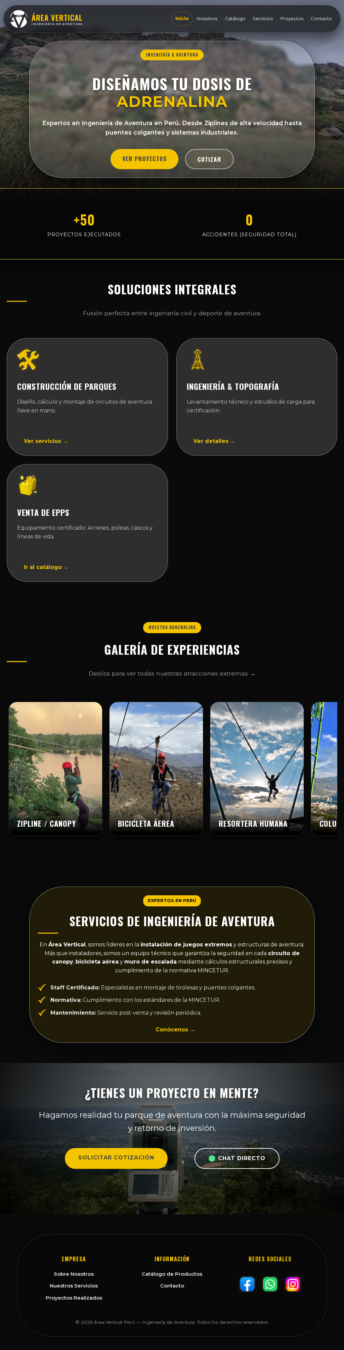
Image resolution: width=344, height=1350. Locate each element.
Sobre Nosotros (74, 1274)
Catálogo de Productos (172, 1274)
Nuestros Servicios (74, 1285)
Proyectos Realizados (74, 1298)
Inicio (182, 18)
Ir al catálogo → (46, 567)
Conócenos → (175, 1029)
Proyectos (291, 18)
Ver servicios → (46, 441)
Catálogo (235, 18)
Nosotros (206, 18)
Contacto (321, 18)
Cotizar (209, 161)
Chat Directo (241, 1158)
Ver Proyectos (144, 161)
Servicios (263, 18)
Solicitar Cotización (116, 1157)
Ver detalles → (214, 441)
